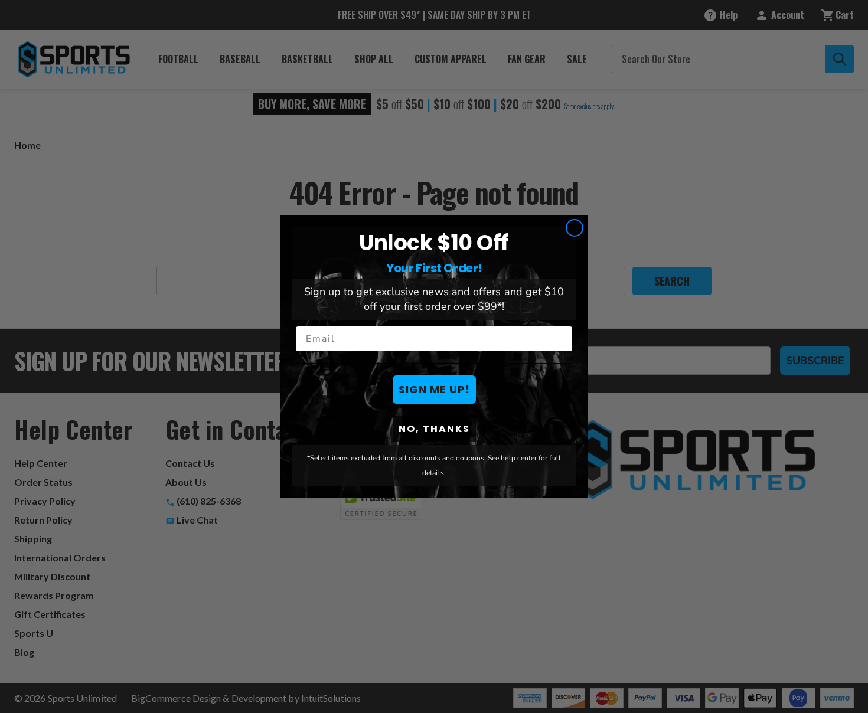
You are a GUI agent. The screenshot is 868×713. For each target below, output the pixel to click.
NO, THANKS (434, 429)
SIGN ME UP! (434, 389)
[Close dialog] (574, 228)
